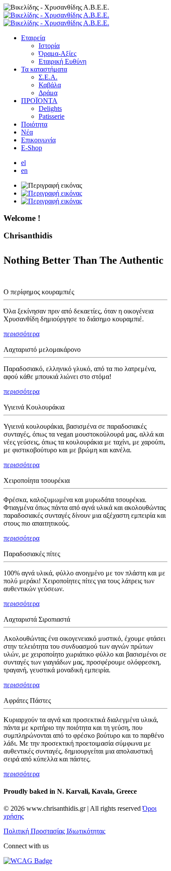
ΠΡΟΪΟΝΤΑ (39, 100)
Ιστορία (49, 45)
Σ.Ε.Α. (48, 77)
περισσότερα (21, 333)
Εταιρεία (33, 37)
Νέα (27, 132)
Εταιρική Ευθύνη (62, 61)
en (24, 170)
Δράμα (48, 92)
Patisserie (51, 116)
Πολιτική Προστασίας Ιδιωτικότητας (54, 831)
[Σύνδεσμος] (56, 19)
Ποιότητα (34, 124)
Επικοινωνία (38, 140)
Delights (50, 108)
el (23, 162)
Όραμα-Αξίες (57, 53)
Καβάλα (50, 85)
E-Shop (31, 147)
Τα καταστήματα (44, 69)
